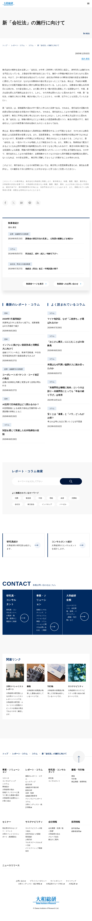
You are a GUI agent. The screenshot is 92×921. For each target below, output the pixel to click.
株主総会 (31, 504)
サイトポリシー (56, 881)
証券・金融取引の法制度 (19, 234)
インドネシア (47, 504)
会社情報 (52, 822)
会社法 (17, 504)
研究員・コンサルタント (57, 771)
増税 (51, 498)
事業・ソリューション (11, 771)
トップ (4, 45)
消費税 (74, 498)
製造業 (28, 498)
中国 (40, 498)
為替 (62, 498)
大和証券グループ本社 (54, 884)
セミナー (6, 822)
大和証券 (72, 884)
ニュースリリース (11, 865)
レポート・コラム (18, 45)
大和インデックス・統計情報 (29, 884)
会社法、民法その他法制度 (20, 264)
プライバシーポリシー (38, 881)
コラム (31, 45)
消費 (16, 498)
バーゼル (63, 504)
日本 (6, 313)
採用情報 (75, 822)
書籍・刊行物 (77, 770)
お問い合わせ (21, 881)
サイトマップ (71, 881)
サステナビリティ (34, 822)
